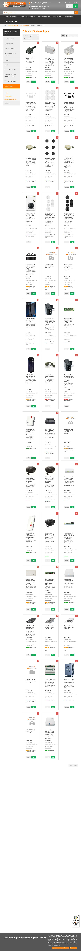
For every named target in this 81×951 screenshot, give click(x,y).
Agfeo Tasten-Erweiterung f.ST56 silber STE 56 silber (49, 628)
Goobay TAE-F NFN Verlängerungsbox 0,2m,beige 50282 (31, 158)
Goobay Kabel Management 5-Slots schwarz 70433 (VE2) (69, 104)
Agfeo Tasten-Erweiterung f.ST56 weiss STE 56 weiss (69, 628)
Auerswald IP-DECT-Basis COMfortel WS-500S (68, 580)
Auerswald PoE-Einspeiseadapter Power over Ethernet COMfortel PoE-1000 (69, 377)
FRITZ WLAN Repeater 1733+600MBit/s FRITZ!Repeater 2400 (30, 535)
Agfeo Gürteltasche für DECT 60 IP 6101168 (30, 376)
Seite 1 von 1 (73, 36)
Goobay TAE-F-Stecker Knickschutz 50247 (31, 58)
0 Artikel (69, 6)
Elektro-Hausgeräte (11, 17)
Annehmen (73, 948)
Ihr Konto (67, 2)
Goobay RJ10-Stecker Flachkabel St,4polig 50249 (69, 58)
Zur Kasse (60, 2)
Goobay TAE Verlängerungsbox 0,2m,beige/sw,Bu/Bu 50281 (69, 159)
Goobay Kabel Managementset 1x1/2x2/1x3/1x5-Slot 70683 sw (69, 215)
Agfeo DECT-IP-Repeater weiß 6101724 (31, 731)
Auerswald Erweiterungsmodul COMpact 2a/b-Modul (69, 321)
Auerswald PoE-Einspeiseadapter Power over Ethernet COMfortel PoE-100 (50, 321)
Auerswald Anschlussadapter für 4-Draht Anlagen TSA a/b (31, 581)
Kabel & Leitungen (44, 17)
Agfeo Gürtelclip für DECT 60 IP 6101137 (30, 320)
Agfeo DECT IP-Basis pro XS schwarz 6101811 (31, 681)
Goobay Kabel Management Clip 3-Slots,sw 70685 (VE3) (31, 267)
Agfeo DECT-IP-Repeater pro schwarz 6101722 (69, 681)
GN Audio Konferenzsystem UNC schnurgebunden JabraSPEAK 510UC (30, 479)
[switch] (75, 925)
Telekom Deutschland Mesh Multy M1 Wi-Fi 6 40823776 (69, 431)
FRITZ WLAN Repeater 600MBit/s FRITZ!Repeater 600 (30, 431)
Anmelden (74, 2)
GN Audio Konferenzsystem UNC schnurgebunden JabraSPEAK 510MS (49, 479)
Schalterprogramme (11, 21)
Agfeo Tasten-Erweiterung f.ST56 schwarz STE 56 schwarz (30, 628)
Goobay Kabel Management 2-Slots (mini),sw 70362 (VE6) (50, 159)
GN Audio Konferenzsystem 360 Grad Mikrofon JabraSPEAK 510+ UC (50, 535)
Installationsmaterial (28, 17)
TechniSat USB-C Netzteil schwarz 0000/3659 (49, 266)
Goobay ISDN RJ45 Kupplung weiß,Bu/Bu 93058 (50, 58)
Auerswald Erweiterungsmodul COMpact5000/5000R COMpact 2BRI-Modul (50, 582)
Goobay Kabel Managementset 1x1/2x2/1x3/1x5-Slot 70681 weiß (50, 215)
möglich (38, 8)
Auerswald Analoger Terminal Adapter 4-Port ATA (69, 478)
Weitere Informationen (57, 948)
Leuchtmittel (57, 17)
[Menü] (78, 916)
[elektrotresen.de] (15, 4)
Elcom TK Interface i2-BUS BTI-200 (50, 680)
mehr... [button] (28, 81)
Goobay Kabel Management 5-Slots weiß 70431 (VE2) (31, 103)
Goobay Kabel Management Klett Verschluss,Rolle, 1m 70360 (31, 215)
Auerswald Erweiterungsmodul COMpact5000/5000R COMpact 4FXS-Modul (69, 535)
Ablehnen (66, 948)
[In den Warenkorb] (33, 82)
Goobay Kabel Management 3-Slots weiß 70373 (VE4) (50, 103)
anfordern (40, 6)
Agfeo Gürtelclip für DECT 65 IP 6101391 (68, 266)
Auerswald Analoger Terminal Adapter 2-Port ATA (50, 430)
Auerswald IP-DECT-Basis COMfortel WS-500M (49, 731)
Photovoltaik (69, 17)
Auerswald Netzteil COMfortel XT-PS (50, 376)
